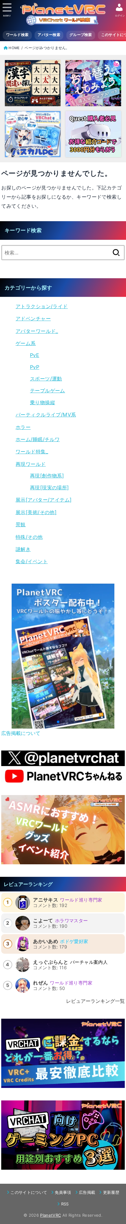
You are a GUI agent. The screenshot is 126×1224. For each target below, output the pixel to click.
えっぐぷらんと (50, 962)
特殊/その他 (29, 537)
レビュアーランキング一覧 (95, 1001)
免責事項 (63, 1192)
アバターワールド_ (37, 331)
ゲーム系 (26, 343)
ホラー (23, 427)
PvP (34, 367)
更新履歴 (111, 1192)
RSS (65, 1203)
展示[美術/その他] (36, 512)
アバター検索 (49, 35)
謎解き (23, 549)
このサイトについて (28, 1192)
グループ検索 (80, 35)
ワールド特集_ (32, 451)
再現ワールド (31, 464)
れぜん (40, 983)
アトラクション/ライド (42, 306)
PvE (34, 355)
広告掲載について (20, 733)
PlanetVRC (50, 1215)
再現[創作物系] (47, 476)
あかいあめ (45, 941)
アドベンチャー (33, 318)
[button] (53, 722)
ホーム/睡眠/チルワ (38, 439)
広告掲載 (87, 1192)
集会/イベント (32, 561)
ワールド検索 (17, 35)
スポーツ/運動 (46, 379)
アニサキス (45, 900)
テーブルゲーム (47, 390)
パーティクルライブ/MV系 (46, 415)
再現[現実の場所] (49, 487)
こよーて (43, 920)
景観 (21, 524)
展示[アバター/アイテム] (44, 500)
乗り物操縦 (42, 402)
